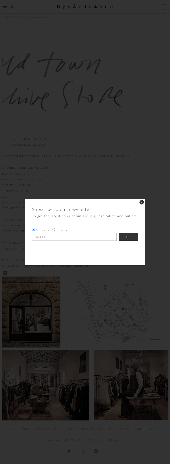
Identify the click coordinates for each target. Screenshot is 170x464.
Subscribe (43, 230)
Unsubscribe (65, 230)
